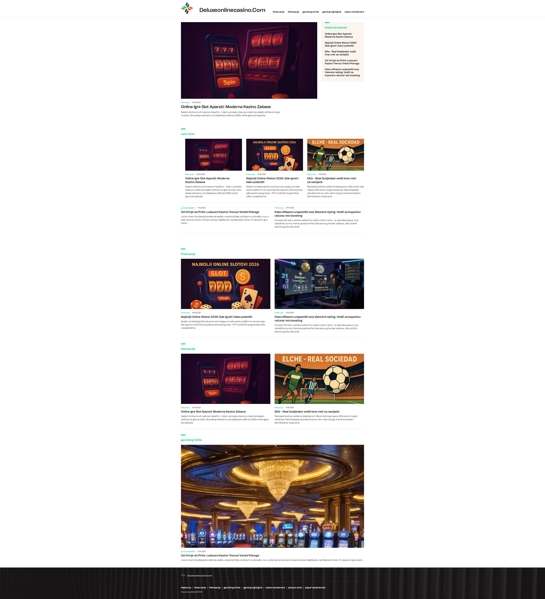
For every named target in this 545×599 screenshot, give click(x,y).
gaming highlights (331, 12)
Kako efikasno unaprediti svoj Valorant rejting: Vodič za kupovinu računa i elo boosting (343, 72)
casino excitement (354, 12)
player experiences (315, 588)
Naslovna (186, 588)
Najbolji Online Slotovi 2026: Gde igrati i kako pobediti (343, 44)
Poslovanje (278, 12)
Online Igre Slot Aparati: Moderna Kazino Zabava (249, 69)
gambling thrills (310, 12)
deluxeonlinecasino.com (199, 576)
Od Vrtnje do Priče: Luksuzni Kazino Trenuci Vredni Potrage (343, 62)
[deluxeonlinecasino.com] (187, 8)
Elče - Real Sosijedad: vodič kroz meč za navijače (343, 53)
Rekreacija (293, 12)
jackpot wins (295, 588)
